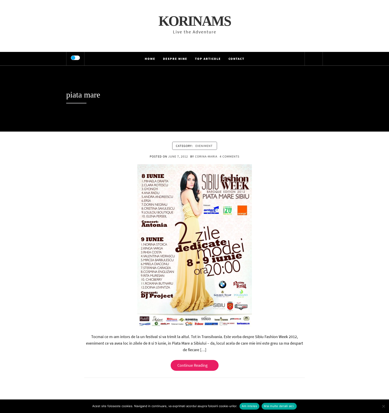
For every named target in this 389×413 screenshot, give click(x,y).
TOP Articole (208, 59)
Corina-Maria (206, 156)
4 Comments (229, 156)
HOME (150, 59)
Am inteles (249, 406)
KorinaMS (194, 21)
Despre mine (175, 59)
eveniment (204, 146)
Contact (236, 59)
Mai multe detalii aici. (279, 406)
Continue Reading (192, 365)
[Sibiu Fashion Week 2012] (194, 245)
